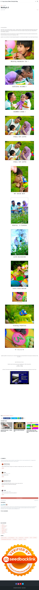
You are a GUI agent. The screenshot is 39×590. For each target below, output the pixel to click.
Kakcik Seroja (7, 463)
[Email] (22, 418)
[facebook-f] (16, 584)
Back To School (4, 537)
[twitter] (23, 584)
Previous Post (3, 500)
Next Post (36, 500)
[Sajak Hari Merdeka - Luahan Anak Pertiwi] (6, 425)
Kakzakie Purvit (7, 480)
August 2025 (4, 530)
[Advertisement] (19, 19)
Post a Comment (19, 498)
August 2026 (4, 525)
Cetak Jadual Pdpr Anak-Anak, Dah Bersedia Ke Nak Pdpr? (32, 431)
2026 (3, 524)
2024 (3, 533)
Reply (3, 468)
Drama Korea (21, 537)
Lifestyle (34, 537)
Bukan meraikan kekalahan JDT (19, 431)
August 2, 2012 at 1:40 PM (7, 491)
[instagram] (18, 584)
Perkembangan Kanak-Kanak (6, 539)
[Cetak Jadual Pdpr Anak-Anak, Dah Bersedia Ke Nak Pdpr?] (32, 425)
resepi (25, 539)
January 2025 (4, 532)
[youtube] (20, 584)
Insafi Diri (26, 537)
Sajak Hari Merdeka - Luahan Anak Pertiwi (6, 431)
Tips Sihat (20, 539)
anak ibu (4, 5)
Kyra (5, 472)
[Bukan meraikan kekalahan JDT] (19, 425)
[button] (1, 1)
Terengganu (15, 539)
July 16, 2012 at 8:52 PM (7, 473)
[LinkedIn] (20, 418)
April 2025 (3, 531)
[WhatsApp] (18, 418)
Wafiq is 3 (11, 415)
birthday (7, 415)
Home (2, 5)
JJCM (31, 537)
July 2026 (3, 526)
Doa (16, 537)
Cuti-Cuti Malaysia (11, 537)
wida (5, 490)
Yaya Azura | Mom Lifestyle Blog (10, 1)
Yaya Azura (23, 587)
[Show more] (24, 418)
